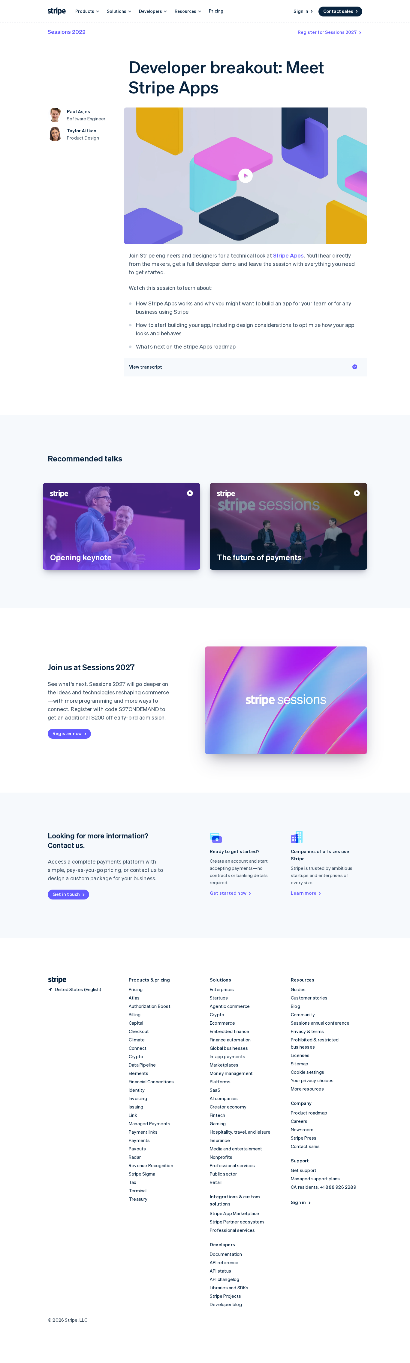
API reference (224, 1262)
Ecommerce (222, 1023)
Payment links (143, 1132)
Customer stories (309, 998)
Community (303, 1014)
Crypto (136, 1056)
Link (133, 1115)
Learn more (303, 893)
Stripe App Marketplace (234, 1213)
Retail (216, 1182)
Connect (137, 1048)
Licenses (300, 1055)
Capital (136, 1023)
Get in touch (66, 894)
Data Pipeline (142, 1065)
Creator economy (228, 1107)
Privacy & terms (307, 1031)
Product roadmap (309, 1113)
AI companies (224, 1098)
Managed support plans (315, 1179)
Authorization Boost (149, 1006)
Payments (139, 1140)
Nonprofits (221, 1157)
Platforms (220, 1082)
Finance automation (230, 1040)
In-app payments (227, 1056)
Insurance (220, 1140)
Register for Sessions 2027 (327, 32)
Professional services (232, 1165)
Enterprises (222, 989)
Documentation (226, 1254)
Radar (135, 1157)
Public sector (223, 1174)
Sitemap (299, 1064)
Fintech (217, 1115)
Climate (137, 1040)
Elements (139, 1073)
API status (220, 1271)
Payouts (137, 1149)
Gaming (218, 1123)
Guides (298, 989)
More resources (307, 1089)
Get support (303, 1170)
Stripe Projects (225, 1296)
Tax (133, 1182)
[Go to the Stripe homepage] (55, 980)
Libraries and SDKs (229, 1288)
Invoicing (138, 1098)
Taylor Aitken (82, 131)
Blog (295, 1006)
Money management (231, 1073)
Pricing (216, 10)
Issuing (136, 1107)
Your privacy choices (312, 1080)
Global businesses (229, 1048)
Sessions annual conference (320, 1023)
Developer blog (226, 1304)
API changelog (225, 1279)
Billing (134, 1014)
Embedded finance (229, 1031)
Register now (67, 733)
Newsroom (302, 1129)
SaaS (215, 1090)
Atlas (134, 998)
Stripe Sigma (142, 1174)
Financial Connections (151, 1082)
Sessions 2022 (67, 31)
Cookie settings (307, 1072)
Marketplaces (224, 1065)
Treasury (138, 1199)
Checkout (139, 1031)
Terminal (138, 1191)
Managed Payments (149, 1123)
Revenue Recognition (151, 1165)
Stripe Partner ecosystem (237, 1222)
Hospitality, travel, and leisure (240, 1132)
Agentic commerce (230, 1006)
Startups (219, 998)
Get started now (228, 893)
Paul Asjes (78, 111)
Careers (299, 1121)
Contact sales (338, 11)
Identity (137, 1090)
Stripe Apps (288, 255)
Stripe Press (303, 1138)
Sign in (301, 11)
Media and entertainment (236, 1149)
